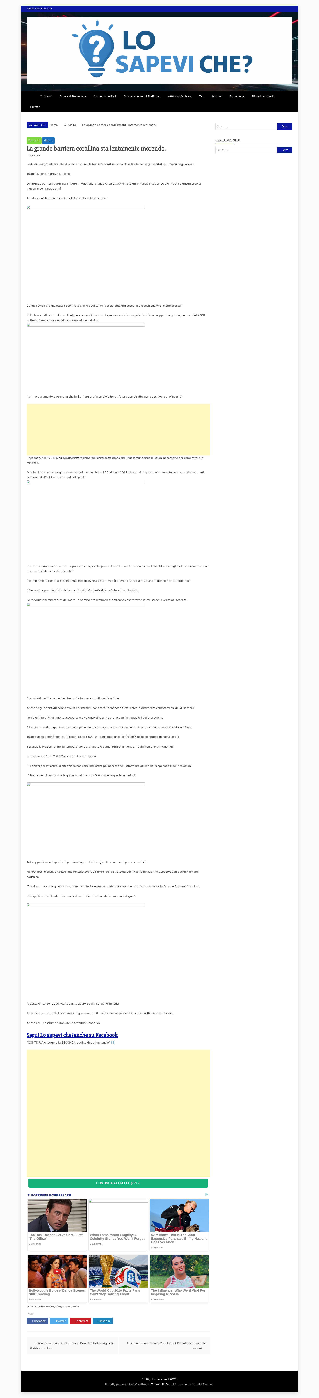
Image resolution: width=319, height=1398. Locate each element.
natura (76, 1306)
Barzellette (237, 96)
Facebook (39, 1321)
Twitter (60, 1321)
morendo (67, 1306)
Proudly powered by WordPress (127, 1384)
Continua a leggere (118, 1183)
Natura (217, 96)
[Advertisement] (118, 429)
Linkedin (104, 1321)
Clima (58, 1306)
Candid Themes (202, 1384)
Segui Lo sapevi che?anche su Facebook (72, 1035)
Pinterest (81, 1321)
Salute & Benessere (73, 96)
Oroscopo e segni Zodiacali (141, 96)
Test (202, 96)
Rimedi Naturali (263, 96)
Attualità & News (180, 96)
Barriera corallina (45, 1306)
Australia (31, 1306)
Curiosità (46, 96)
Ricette (35, 107)
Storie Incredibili (105, 96)
